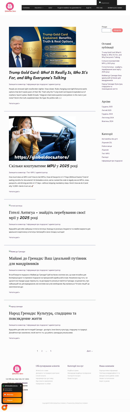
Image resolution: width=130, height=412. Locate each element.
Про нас (99, 8)
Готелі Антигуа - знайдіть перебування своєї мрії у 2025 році (47, 215)
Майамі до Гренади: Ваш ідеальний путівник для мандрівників (47, 261)
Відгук (88, 8)
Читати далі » (14, 103)
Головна (26, 8)
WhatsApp (8, 394)
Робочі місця (107, 146)
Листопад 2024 (108, 117)
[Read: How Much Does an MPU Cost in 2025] (42, 138)
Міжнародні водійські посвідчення (79, 373)
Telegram (8, 400)
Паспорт (105, 157)
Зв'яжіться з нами (115, 8)
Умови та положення (106, 378)
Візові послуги (72, 378)
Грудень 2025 (107, 107)
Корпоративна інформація (108, 370)
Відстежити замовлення (44, 381)
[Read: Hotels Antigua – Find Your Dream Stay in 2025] (15, 206)
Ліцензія (105, 150)
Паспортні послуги (74, 376)
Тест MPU (31, 172)
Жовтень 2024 (107, 121)
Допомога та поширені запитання (47, 373)
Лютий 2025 (106, 110)
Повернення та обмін (43, 384)
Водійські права (73, 370)
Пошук (104, 27)
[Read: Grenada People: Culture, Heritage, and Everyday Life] (16, 306)
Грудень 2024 (107, 114)
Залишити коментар (17, 84)
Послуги (38, 8)
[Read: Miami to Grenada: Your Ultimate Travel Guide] (17, 251)
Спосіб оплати (41, 376)
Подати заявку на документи (69, 8)
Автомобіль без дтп (110, 139)
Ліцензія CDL (107, 142)
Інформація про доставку (44, 378)
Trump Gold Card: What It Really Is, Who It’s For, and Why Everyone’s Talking (48, 75)
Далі (90, 351)
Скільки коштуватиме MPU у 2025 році (43, 165)
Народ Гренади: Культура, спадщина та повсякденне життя (42, 316)
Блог (50, 8)
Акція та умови (104, 381)
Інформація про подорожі (37, 84)
